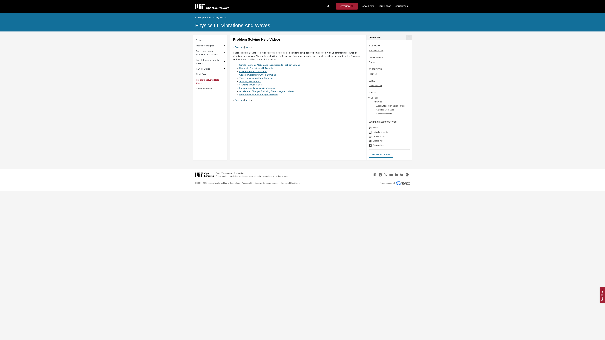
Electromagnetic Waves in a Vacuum (257, 88)
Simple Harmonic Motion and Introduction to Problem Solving (269, 65)
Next (247, 47)
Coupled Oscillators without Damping (257, 75)
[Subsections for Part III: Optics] (224, 69)
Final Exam (201, 74)
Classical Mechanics (385, 110)
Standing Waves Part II (250, 84)
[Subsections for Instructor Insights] (224, 46)
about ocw (368, 6)
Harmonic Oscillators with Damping (256, 68)
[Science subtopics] (370, 98)
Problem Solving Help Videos (207, 81)
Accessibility (247, 183)
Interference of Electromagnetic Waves (258, 94)
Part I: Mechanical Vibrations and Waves (207, 53)
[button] (381, 155)
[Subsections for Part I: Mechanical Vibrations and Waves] (224, 53)
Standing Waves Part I (250, 81)
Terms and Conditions (290, 183)
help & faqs (385, 6)
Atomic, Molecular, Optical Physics (391, 106)
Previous (239, 47)
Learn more (283, 176)
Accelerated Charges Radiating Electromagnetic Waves (266, 91)
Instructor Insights (205, 45)
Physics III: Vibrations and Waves (232, 25)
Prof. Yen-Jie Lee (376, 50)
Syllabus (200, 40)
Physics (372, 62)
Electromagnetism (384, 114)
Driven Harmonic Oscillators (253, 71)
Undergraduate (375, 86)
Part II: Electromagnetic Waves (207, 62)
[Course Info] (409, 37)
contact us (401, 6)
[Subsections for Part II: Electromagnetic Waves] (224, 62)
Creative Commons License (267, 183)
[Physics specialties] (374, 102)
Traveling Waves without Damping (256, 78)
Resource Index (204, 88)
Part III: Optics (203, 69)
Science (374, 98)
